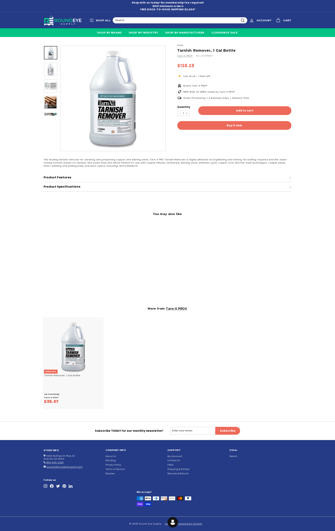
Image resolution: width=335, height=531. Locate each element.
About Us (111, 456)
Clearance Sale (224, 32)
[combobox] (180, 20)
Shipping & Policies (179, 469)
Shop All (101, 21)
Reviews (110, 473)
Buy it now (234, 125)
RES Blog (111, 460)
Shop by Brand (109, 32)
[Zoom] (112, 98)
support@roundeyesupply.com (64, 466)
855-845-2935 (55, 462)
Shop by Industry (143, 32)
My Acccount (175, 456)
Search (233, 456)
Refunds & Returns (178, 473)
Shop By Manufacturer (184, 32)
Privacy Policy (113, 464)
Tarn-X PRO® (185, 55)
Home (180, 45)
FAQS (170, 464)
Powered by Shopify (189, 523)
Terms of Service (115, 469)
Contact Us (174, 460)
